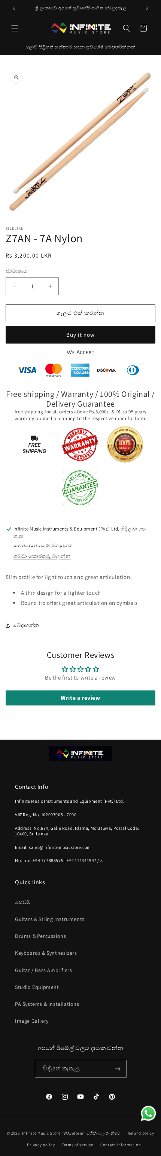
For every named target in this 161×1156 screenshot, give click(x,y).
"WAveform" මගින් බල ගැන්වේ (91, 1133)
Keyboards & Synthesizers (46, 953)
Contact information (120, 1144)
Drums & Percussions (40, 936)
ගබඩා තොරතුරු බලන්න (42, 556)
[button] (15, 28)
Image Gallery (32, 1020)
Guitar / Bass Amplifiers (43, 970)
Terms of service (77, 1144)
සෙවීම (23, 902)
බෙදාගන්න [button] (26, 625)
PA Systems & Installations (47, 1004)
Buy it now (80, 334)
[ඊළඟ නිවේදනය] (147, 8)
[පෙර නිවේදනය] (14, 8)
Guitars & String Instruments (50, 919)
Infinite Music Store (42, 1133)
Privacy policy (41, 1144)
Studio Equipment (37, 987)
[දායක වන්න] (118, 1069)
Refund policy (141, 1133)
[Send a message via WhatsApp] (148, 1113)
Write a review (80, 698)
